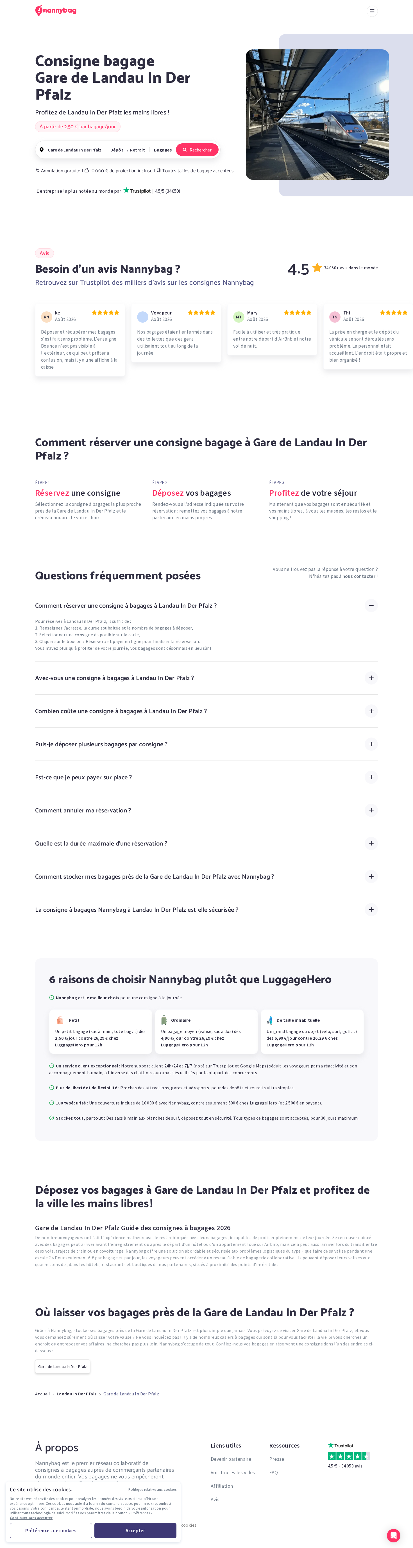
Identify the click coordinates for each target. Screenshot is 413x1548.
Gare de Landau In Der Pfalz (62, 1366)
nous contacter (359, 576)
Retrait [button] (137, 150)
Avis (215, 1499)
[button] (393, 1535)
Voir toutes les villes (233, 1472)
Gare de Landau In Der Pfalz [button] (74, 150)
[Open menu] (372, 11)
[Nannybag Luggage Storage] (59, 10)
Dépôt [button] (116, 150)
